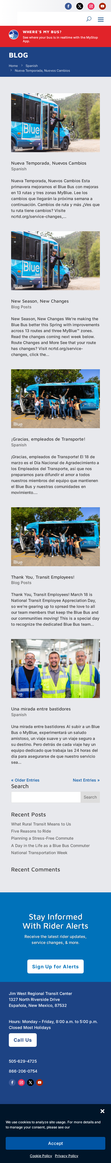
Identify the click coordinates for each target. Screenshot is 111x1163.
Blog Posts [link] (21, 306)
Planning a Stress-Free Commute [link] (42, 838)
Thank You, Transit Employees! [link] (43, 577)
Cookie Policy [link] (41, 1156)
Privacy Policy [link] (66, 1156)
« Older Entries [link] (25, 780)
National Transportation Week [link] (39, 852)
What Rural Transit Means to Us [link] (41, 824)
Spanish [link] (18, 168)
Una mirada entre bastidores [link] (41, 708)
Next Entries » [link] (86, 780)
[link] (68, 6)
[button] (102, 1111)
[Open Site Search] (89, 19)
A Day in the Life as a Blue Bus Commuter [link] (50, 845)
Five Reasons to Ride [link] (31, 831)
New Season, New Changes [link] (40, 301)
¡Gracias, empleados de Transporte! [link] (48, 439)
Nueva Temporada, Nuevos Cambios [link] (48, 162)
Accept (55, 1143)
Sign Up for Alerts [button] (55, 966)
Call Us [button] (23, 1040)
